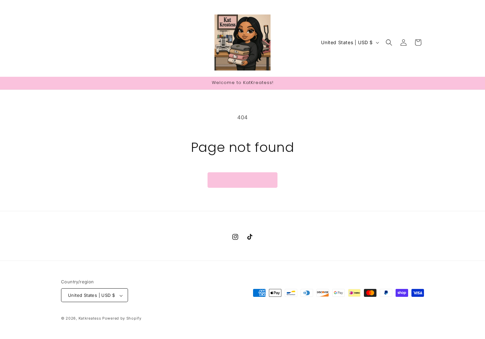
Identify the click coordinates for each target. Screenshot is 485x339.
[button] (389, 42)
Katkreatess (90, 318)
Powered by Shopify (122, 318)
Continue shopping (242, 180)
